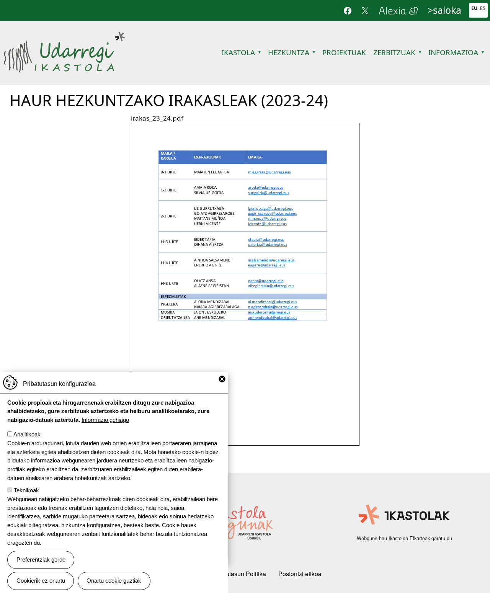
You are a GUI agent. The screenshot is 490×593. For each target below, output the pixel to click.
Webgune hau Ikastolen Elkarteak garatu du (404, 538)
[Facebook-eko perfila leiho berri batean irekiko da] (347, 10)
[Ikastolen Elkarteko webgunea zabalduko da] (404, 514)
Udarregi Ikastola (64, 35)
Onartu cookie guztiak (114, 580)
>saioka (444, 9)
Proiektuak (344, 52)
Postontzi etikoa (300, 573)
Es (482, 8)
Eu (474, 8)
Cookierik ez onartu (40, 580)
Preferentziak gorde (40, 559)
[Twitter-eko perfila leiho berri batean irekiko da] (365, 10)
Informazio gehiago (105, 420)
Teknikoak (26, 490)
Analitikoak (27, 434)
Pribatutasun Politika (238, 573)
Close (222, 379)
